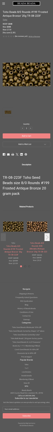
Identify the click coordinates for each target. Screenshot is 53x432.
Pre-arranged (26, 357)
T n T (26, 368)
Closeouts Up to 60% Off (26, 353)
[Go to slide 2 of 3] (25, 266)
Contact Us (26, 316)
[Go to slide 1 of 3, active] (21, 266)
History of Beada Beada (26, 308)
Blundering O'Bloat (26, 379)
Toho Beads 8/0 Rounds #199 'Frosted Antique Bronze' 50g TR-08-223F (13, 250)
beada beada (26, 375)
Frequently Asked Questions (27, 297)
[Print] (12, 154)
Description (26, 164)
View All (26, 383)
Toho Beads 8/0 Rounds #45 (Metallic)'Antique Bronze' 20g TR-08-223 (37, 247)
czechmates (26, 372)
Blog (26, 305)
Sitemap (26, 319)
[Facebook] (4, 154)
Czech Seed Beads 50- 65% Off (26, 349)
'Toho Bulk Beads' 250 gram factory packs (26, 338)
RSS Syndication (26, 301)
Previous (3, 237)
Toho (26, 364)
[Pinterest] (26, 154)
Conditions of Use (26, 312)
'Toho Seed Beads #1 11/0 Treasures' (26, 342)
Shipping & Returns (26, 294)
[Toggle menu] (3, 3)
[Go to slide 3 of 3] (29, 266)
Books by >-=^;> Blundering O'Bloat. (26, 346)
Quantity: (26, 124)
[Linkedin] (21, 154)
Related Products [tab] (26, 206)
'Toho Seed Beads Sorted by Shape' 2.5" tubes (26, 331)
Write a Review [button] (34, 36)
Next (47, 237)
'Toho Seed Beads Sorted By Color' (26, 335)
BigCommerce (30, 423)
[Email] (8, 154)
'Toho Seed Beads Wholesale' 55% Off (26, 327)
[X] (17, 154)
